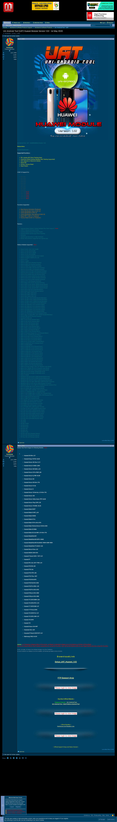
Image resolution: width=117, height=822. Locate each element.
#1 (113, 39)
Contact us (87, 815)
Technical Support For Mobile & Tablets (16, 811)
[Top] (110, 815)
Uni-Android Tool (72, 702)
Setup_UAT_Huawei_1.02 (66, 662)
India (15, 59)
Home (107, 815)
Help (103, 815)
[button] (21, 23)
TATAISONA (8, 33)
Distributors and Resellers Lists (65, 726)
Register (18, 806)
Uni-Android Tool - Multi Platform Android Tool (66, 704)
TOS (92, 815)
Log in (12, 806)
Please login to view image (66, 688)
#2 (113, 446)
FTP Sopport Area (66, 678)
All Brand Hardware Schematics (14, 813)
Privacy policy (97, 815)
